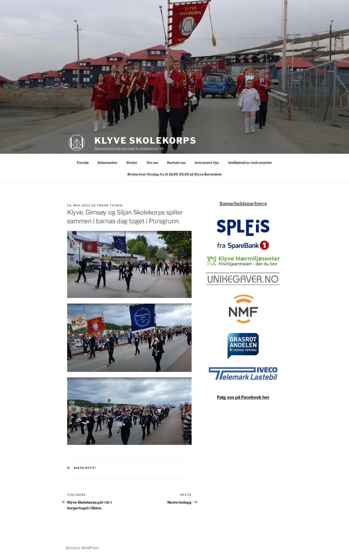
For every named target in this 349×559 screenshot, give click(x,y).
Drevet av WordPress (82, 548)
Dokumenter (107, 162)
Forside (83, 162)
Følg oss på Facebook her (243, 397)
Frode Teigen (110, 205)
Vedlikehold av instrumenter (250, 162)
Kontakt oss (176, 162)
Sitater (131, 162)
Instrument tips (207, 162)
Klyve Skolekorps (145, 140)
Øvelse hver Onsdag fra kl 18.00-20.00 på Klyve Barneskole (174, 174)
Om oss (152, 162)
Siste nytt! (85, 468)
